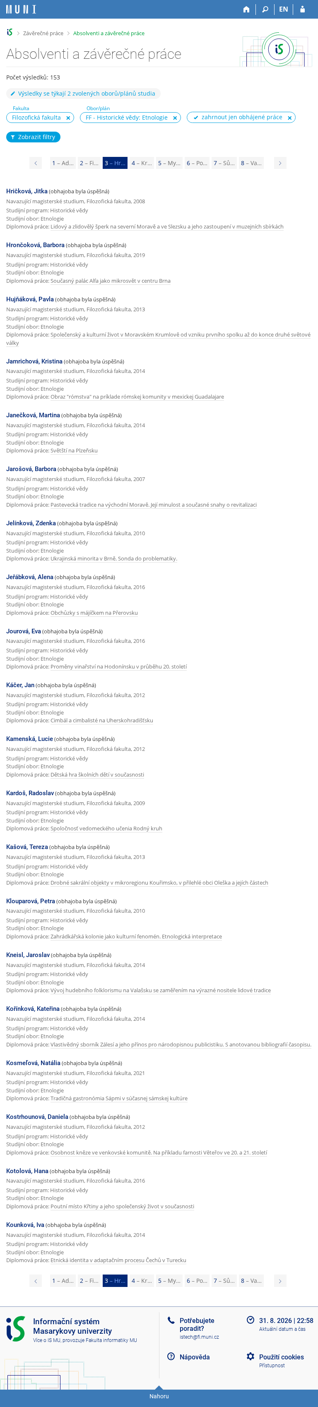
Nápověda (195, 1357)
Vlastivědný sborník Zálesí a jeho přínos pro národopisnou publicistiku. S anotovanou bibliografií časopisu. (181, 1044)
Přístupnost (272, 1366)
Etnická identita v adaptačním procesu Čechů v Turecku (118, 1260)
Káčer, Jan (20, 685)
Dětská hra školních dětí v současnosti (97, 774)
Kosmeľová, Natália (33, 1063)
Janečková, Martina (33, 415)
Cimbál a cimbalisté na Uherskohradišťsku (102, 720)
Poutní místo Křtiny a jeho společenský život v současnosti (122, 1206)
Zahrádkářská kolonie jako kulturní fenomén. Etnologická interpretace (136, 936)
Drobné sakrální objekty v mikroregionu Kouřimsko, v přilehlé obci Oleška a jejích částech (159, 882)
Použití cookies (281, 1357)
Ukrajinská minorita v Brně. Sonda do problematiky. (114, 558)
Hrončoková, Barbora (35, 245)
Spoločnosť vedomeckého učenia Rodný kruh (106, 828)
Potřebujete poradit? (197, 1324)
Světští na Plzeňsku (74, 450)
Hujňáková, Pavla (30, 299)
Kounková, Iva (25, 1225)
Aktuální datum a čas (282, 1329)
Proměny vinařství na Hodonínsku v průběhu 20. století (119, 666)
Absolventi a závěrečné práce (109, 33)
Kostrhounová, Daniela (37, 1117)
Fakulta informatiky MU (111, 1340)
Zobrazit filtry (36, 137)
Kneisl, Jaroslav (28, 955)
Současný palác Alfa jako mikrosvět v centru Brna (111, 280)
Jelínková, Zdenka (31, 523)
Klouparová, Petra (30, 901)
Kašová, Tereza (27, 847)
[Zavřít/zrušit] (68, 118)
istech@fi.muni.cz (199, 1337)
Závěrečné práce (43, 33)
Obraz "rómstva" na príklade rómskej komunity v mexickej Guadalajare (137, 396)
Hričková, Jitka (27, 191)
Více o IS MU (46, 1340)
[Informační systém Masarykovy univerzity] (21, 9)
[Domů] (246, 9)
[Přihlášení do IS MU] (302, 9)
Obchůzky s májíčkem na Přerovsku (94, 612)
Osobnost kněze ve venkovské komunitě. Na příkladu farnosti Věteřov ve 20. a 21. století (159, 1152)
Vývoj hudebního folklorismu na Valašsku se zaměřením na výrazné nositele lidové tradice (161, 990)
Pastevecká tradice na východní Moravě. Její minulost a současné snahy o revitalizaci (154, 504)
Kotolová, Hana (27, 1171)
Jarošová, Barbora (31, 469)
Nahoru (159, 1396)
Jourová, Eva (23, 631)
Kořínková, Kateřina (33, 1009)
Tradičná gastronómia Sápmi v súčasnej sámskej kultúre (119, 1098)
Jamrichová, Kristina (34, 361)
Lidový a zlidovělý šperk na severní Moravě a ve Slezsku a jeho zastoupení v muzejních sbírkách (167, 226)
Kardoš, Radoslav (30, 793)
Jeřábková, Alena (29, 577)
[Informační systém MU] (9, 32)
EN (283, 9)
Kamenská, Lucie (29, 739)
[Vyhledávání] (265, 9)
